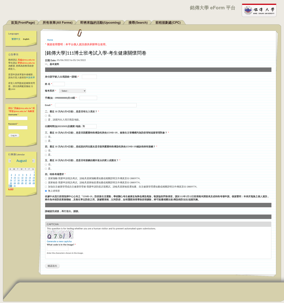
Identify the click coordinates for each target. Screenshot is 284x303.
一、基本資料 (52, 64)
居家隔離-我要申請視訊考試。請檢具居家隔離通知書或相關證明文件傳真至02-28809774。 (95, 178)
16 (11, 180)
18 (18, 180)
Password (13, 124)
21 (30, 180)
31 (15, 185)
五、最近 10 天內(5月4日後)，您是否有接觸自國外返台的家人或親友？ (82, 160)
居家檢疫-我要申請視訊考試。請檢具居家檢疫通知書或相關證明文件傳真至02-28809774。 (95, 183)
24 (15, 183)
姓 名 (48, 84)
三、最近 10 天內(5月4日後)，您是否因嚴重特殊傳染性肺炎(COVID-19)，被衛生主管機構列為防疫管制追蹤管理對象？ (107, 133)
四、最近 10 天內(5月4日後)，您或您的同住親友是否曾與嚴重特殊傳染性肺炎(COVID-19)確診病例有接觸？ (101, 147)
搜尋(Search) (138, 22)
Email (48, 105)
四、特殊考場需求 (55, 174)
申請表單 (30, 78)
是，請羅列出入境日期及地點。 (64, 120)
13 (26, 177)
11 (18, 177)
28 (30, 183)
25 (18, 183)
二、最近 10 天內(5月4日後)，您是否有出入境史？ (72, 112)
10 (15, 177)
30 (11, 185)
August (21, 161)
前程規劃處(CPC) (168, 22)
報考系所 (50, 91)
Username (13, 115)
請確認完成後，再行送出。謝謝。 (62, 211)
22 (34, 180)
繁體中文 (16, 39)
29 (34, 183)
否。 (50, 116)
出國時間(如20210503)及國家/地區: (63, 126)
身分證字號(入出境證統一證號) (62, 77)
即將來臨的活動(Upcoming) (100, 22)
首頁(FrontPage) (23, 22)
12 (22, 177)
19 (22, 180)
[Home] (260, 10)
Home (50, 39)
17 (15, 180)
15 (34, 177)
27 (26, 183)
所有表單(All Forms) (57, 22)
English (26, 39)
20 (26, 180)
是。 (50, 141)
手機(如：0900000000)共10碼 (61, 98)
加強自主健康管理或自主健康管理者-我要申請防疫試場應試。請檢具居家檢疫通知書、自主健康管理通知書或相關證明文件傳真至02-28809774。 (123, 187)
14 (30, 177)
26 (22, 183)
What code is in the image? (61, 245)
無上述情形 (54, 191)
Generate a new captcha (59, 241)
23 (11, 183)
